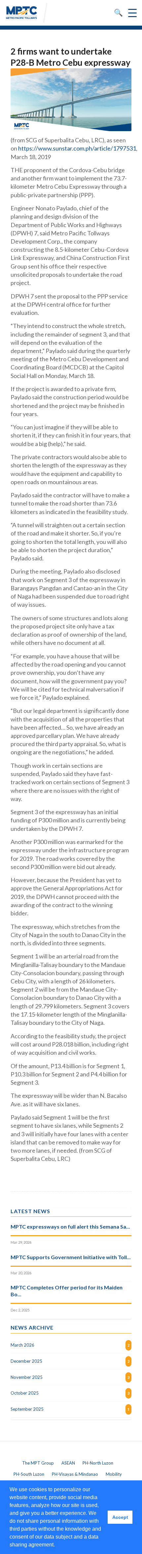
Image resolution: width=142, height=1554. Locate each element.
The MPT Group (38, 1463)
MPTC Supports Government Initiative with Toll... (71, 1257)
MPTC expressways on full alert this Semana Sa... (70, 1226)
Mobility (114, 1474)
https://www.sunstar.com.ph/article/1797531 (77, 148)
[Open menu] (132, 12)
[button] (57, 1545)
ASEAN (68, 1463)
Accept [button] (120, 1517)
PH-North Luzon (98, 1463)
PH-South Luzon (29, 1474)
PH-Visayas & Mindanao (75, 1474)
